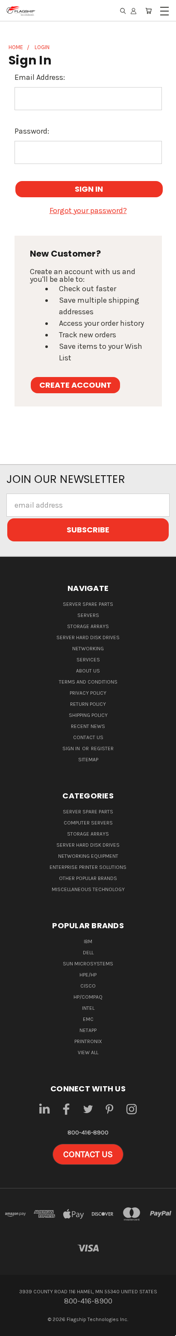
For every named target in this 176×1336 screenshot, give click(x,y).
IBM (88, 941)
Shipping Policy (88, 715)
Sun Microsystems (88, 964)
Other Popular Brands (88, 878)
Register (102, 748)
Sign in (71, 748)
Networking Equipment (88, 856)
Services (88, 660)
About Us (88, 671)
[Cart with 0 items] (148, 11)
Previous (14, 1327)
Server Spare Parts (88, 604)
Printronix (88, 1041)
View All (88, 1052)
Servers (88, 615)
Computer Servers (88, 823)
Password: (32, 131)
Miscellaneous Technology (88, 889)
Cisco (88, 986)
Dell (88, 953)
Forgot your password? (88, 210)
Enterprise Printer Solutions (88, 867)
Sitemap (88, 760)
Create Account (75, 385)
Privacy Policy (88, 693)
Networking (88, 649)
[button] (88, 1154)
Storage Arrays (88, 626)
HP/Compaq (88, 997)
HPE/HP (88, 975)
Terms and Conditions (88, 682)
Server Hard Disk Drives (88, 637)
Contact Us (88, 737)
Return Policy (88, 704)
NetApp (88, 1030)
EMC (88, 1019)
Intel (88, 1008)
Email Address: (40, 77)
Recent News (88, 726)
